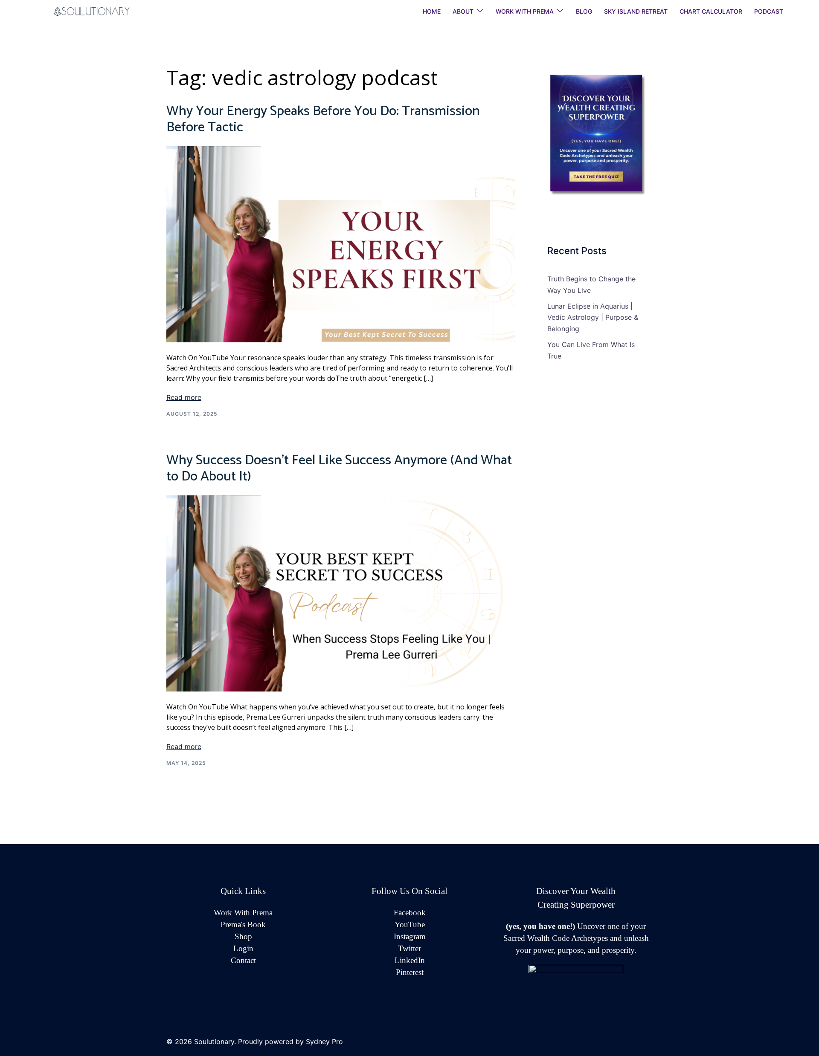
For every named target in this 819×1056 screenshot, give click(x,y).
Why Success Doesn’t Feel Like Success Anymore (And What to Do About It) (339, 468)
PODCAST (768, 11)
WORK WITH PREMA (525, 11)
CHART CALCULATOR (711, 11)
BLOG (584, 11)
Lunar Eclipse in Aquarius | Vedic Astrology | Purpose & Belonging (592, 317)
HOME (432, 11)
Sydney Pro (324, 1041)
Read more (183, 397)
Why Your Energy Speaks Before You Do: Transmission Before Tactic (323, 119)
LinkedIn (410, 960)
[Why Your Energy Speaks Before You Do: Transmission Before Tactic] (340, 243)
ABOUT (463, 11)
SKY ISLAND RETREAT (636, 11)
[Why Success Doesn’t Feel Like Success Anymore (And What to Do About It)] (340, 592)
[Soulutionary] (102, 10)
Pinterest (410, 972)
